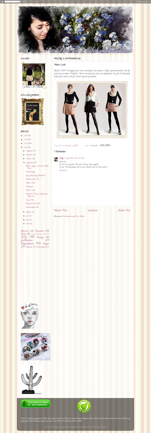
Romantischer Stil (32, 179)
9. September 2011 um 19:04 (74, 158)
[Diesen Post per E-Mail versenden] (101, 145)
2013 (26, 139)
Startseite (92, 211)
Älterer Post (124, 211)
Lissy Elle (29, 200)
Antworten (63, 170)
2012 (26, 143)
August (29, 212)
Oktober (29, 158)
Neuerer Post (60, 211)
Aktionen (24, 231)
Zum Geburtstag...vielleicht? (35, 175)
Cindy (61, 158)
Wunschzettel (41, 247)
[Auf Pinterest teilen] (109, 145)
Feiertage (40, 237)
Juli (27, 216)
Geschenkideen (27, 240)
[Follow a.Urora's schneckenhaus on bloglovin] (29, 328)
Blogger (103, 427)
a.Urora (68, 145)
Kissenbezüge (30, 171)
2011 (25, 147)
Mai (28, 223)
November (29, 155)
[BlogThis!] (103, 145)
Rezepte (45, 244)
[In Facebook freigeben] (107, 145)
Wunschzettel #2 (32, 207)
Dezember (30, 151)
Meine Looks (30, 190)
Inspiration (27, 244)
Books (23, 234)
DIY (24, 237)
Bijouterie (39, 231)
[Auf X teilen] (105, 145)
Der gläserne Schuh (33, 203)
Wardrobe (93, 145)
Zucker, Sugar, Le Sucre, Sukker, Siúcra (37, 167)
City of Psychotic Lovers (38, 234)
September (30, 162)
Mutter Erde (30, 183)
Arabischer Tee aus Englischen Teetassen (36, 195)
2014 (26, 136)
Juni (28, 220)
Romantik (29, 186)
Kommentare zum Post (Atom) (73, 216)
